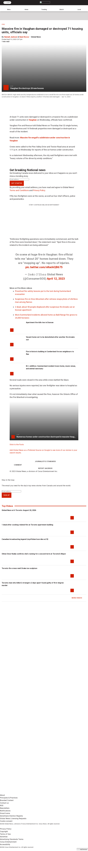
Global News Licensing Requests (13, 818)
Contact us (4, 803)
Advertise (4, 837)
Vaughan (33, 120)
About (2, 795)
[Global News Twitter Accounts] (49, 742)
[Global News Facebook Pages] (16, 742)
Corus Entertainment (8, 842)
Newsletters (4, 808)
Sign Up (6, 495)
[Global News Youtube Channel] (16, 759)
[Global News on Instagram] (49, 759)
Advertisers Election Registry (11, 816)
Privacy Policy (39, 190)
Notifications (5, 811)
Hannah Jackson (10, 37)
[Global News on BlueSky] (49, 793)
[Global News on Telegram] (16, 793)
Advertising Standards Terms (11, 839)
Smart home (5, 813)
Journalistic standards (45, 461)
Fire (3, 24)
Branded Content (7, 800)
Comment (18, 465)
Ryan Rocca (24, 37)
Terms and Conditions (19, 190)
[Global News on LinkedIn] (16, 776)
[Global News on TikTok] (49, 776)
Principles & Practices (8, 798)
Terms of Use (5, 834)
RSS (1, 806)
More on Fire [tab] (15, 288)
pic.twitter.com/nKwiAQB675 (44, 267)
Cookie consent (6, 821)
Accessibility (5, 844)
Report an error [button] (45, 468)
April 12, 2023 (56, 278)
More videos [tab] (26, 288)
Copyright (4, 831)
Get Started (16, 183)
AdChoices (83, 849)
